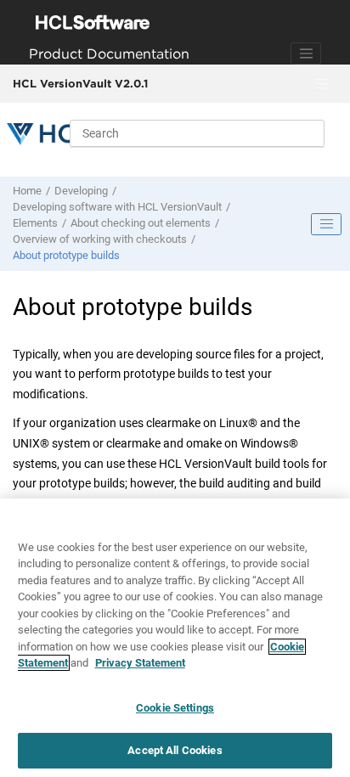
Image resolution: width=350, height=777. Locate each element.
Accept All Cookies (174, 750)
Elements (35, 223)
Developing (81, 190)
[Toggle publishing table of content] (326, 224)
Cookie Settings (175, 707)
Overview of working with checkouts (100, 239)
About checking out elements (141, 223)
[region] (175, 637)
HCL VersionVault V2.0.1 (80, 83)
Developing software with (117, 206)
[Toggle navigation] (306, 53)
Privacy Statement (140, 662)
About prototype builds (66, 255)
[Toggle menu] (322, 84)
